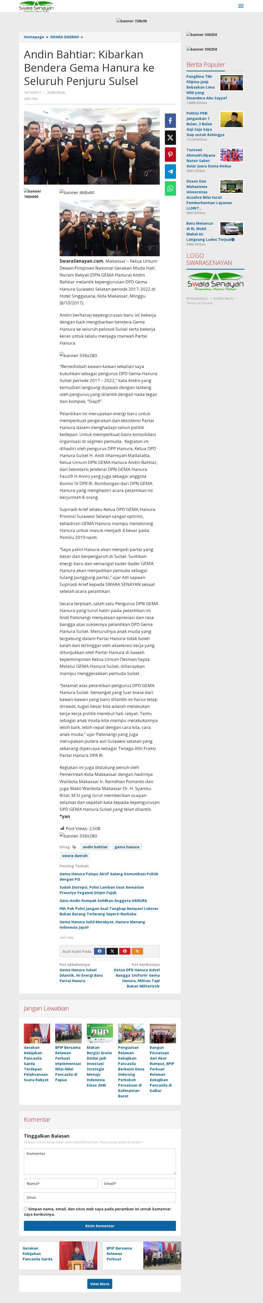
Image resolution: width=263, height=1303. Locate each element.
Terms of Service (199, 303)
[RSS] (137, 951)
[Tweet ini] (170, 137)
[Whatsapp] (170, 188)
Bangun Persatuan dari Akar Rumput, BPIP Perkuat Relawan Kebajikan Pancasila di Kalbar (162, 1069)
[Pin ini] (170, 154)
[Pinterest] (124, 951)
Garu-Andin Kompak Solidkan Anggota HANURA (103, 900)
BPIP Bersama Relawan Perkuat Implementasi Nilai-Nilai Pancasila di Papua (68, 1063)
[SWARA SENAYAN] (36, 6)
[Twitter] (112, 951)
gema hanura (127, 846)
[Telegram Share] (170, 171)
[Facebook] (99, 951)
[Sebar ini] (170, 120)
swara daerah (75, 855)
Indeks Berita (224, 298)
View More (99, 1283)
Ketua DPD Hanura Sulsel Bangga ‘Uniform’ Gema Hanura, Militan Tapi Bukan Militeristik (137, 975)
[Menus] (241, 6)
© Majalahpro (197, 298)
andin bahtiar (95, 846)
